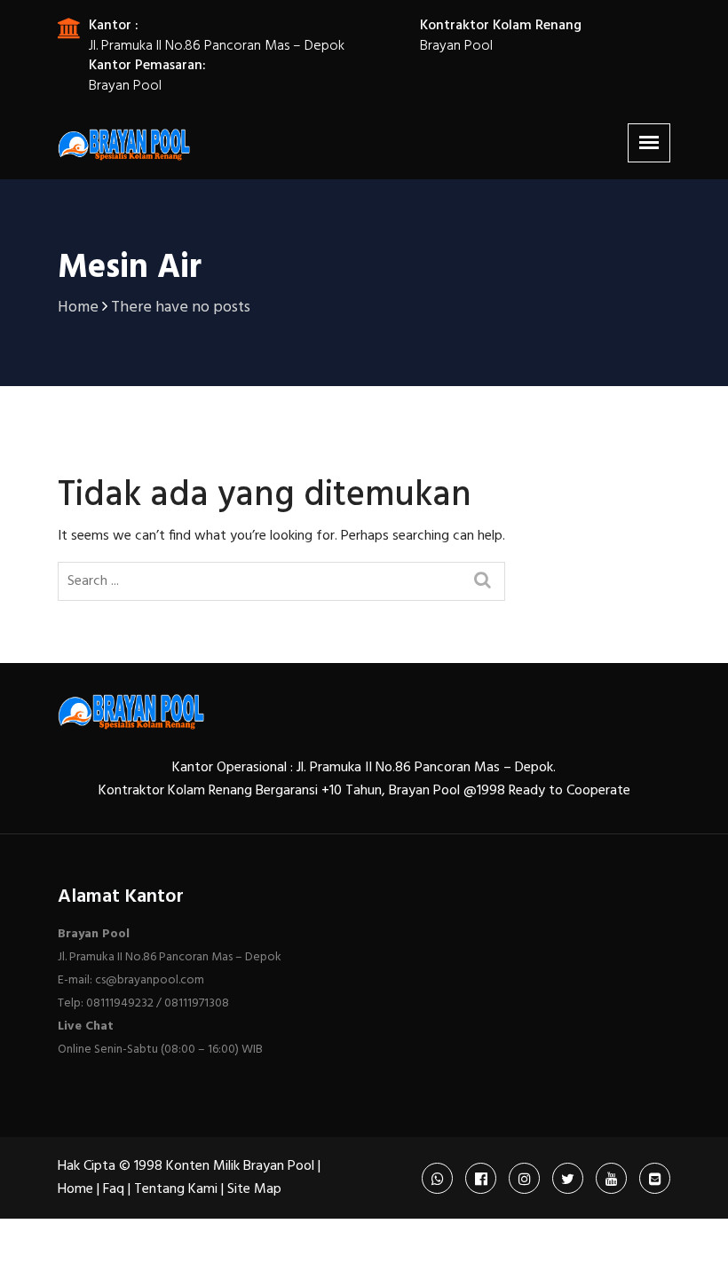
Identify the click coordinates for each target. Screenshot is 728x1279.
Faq (113, 1189)
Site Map (254, 1189)
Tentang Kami (176, 1189)
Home (75, 1189)
